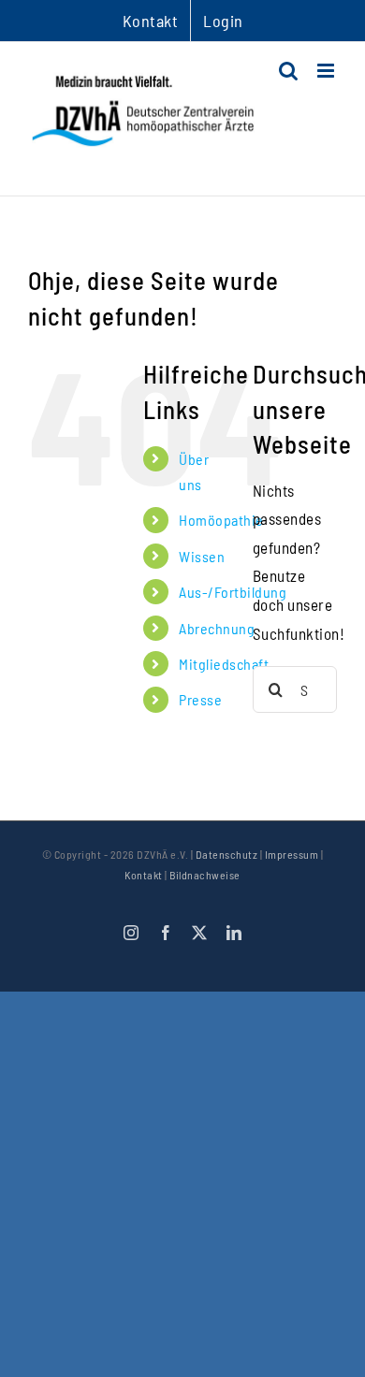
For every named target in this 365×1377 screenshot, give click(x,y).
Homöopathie (221, 520)
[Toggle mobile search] (289, 70)
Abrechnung (217, 628)
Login (223, 20)
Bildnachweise (205, 874)
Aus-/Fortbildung (232, 592)
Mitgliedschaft (224, 664)
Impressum (292, 854)
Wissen (202, 556)
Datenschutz (227, 854)
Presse (200, 699)
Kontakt (143, 874)
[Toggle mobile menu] (327, 70)
